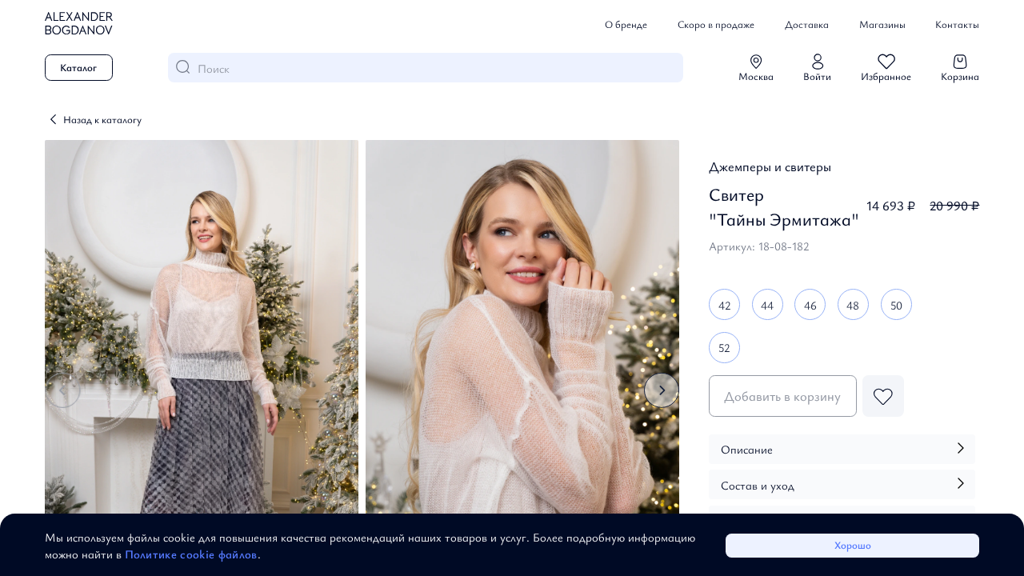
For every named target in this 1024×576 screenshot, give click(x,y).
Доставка (807, 24)
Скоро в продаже (716, 24)
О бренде (626, 24)
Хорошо (852, 545)
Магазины (882, 24)
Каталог (78, 67)
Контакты (957, 24)
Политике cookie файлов (191, 554)
